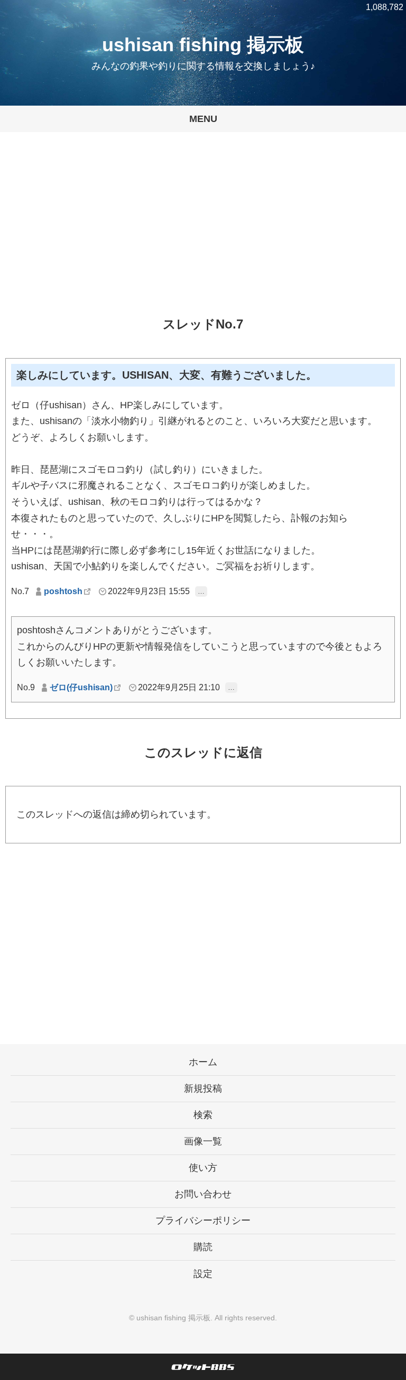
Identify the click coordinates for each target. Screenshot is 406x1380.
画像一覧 (203, 1141)
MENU (203, 119)
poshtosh (63, 591)
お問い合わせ (203, 1194)
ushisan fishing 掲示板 (203, 44)
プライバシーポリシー (203, 1220)
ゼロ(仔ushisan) (81, 687)
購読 (203, 1247)
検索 (203, 1115)
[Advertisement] (203, 232)
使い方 (203, 1167)
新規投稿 (203, 1088)
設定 (203, 1274)
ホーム (203, 1062)
